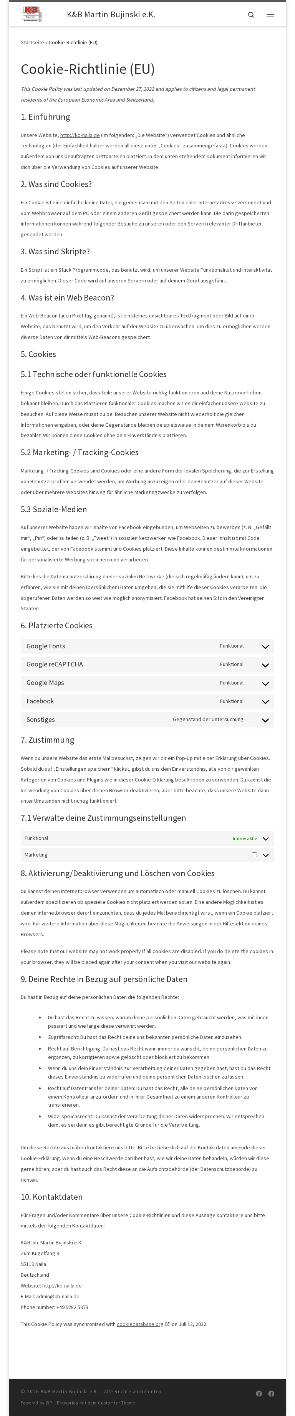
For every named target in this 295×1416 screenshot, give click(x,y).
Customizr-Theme (116, 1403)
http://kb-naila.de (80, 135)
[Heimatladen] (271, 1394)
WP (49, 1403)
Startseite (32, 42)
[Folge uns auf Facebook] (259, 1394)
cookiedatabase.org (140, 1324)
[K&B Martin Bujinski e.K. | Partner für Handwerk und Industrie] (42, 13)
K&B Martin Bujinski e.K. (69, 1391)
